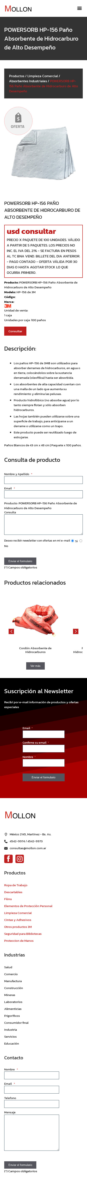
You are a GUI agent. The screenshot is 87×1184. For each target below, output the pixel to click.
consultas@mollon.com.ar (28, 848)
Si (76, 541)
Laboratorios (13, 1001)
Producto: (11, 282)
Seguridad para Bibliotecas (23, 933)
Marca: (9, 301)
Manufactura (13, 981)
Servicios (10, 1036)
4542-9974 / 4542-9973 (26, 841)
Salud (8, 967)
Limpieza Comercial (42, 75)
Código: (9, 296)
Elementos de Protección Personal (28, 905)
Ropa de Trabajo (15, 885)
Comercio (11, 974)
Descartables (13, 892)
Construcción (13, 987)
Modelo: (10, 292)
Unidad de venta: (16, 310)
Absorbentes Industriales (28, 80)
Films (8, 899)
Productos (16, 75)
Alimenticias (13, 1008)
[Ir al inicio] (20, 8)
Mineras (9, 994)
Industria (10, 1029)
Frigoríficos (12, 1015)
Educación (11, 1043)
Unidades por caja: (17, 320)
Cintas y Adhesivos (17, 919)
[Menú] (79, 8)
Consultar (15, 331)
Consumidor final (16, 1022)
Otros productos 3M (18, 926)
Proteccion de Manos (19, 940)
